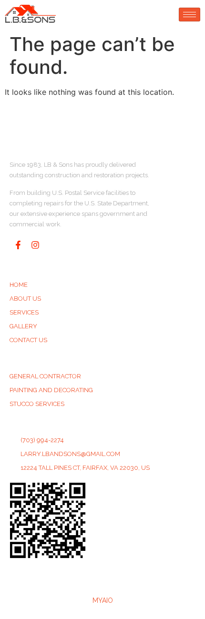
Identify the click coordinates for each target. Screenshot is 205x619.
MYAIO (102, 600)
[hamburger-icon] (189, 14)
